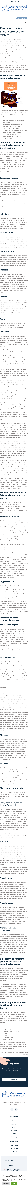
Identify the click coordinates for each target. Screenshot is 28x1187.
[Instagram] (16, 1109)
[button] (14, 14)
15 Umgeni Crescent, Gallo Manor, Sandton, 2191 (14, 1170)
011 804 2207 (10, 1165)
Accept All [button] (14, 1183)
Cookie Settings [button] (6, 1183)
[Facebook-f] (11, 1109)
